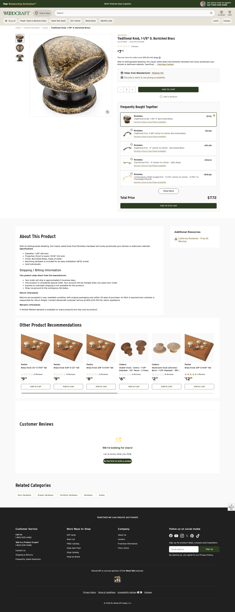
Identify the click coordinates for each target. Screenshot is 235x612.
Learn (216, 21)
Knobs (45, 28)
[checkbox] (168, 119)
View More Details (165, 64)
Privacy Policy (206, 555)
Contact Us (20, 550)
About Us (122, 535)
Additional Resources (187, 232)
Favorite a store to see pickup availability (144, 77)
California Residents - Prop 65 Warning (193, 240)
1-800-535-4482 (24, 537)
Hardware (88, 495)
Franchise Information (127, 544)
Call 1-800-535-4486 (217, 5)
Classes (226, 21)
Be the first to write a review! (117, 461)
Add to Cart (35, 386)
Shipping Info (158, 73)
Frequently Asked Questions (28, 559)
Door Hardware (24, 495)
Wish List (71, 539)
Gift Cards (71, 535)
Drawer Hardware (45, 495)
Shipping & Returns (24, 555)
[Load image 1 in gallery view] (20, 38)
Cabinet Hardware (32, 28)
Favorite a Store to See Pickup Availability (150, 122)
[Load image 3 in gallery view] (20, 58)
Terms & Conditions (106, 592)
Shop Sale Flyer (74, 548)
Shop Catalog (73, 552)
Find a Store (123, 548)
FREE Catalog (73, 544)
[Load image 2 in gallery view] (20, 48)
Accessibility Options (127, 592)
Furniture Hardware (69, 495)
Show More (168, 191)
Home (18, 28)
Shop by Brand (73, 557)
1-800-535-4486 (24, 545)
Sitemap (148, 592)
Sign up (209, 549)
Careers (121, 539)
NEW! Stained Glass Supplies (117, 4)
